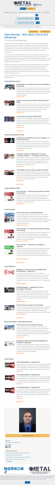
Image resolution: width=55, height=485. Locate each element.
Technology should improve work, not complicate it (18, 453)
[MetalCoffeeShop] (27, 3)
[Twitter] (9, 468)
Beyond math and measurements (14, 455)
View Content (19, 96)
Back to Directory (45, 31)
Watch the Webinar (21, 283)
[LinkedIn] (6, 447)
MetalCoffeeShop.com (8, 27)
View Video (19, 371)
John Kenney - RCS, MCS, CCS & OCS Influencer (31, 27)
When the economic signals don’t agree (16, 459)
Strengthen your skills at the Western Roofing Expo (18, 457)
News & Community (35, 12)
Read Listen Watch (23, 12)
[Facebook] (5, 468)
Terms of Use (27, 477)
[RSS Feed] (22, 468)
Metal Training (46, 12)
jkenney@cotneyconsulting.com (12, 442)
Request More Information (27, 435)
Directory (14, 12)
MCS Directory (18, 27)
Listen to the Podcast (21, 225)
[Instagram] (15, 468)
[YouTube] (18, 468)
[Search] (36, 15)
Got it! (27, 482)
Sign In (23, 8)
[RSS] (9, 447)
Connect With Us (33, 31)
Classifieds (7, 12)
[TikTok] (5, 471)
